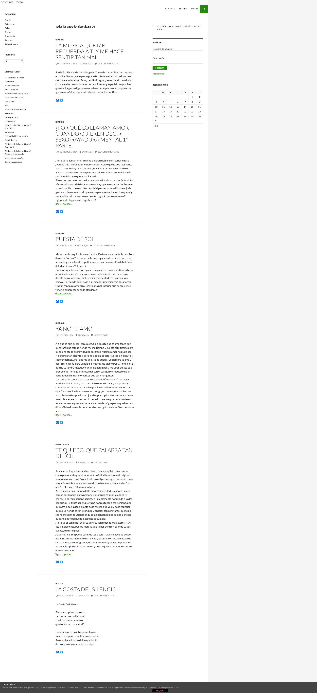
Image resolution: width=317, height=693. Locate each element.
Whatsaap (9, 132)
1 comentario (101, 335)
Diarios (59, 39)
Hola (7, 105)
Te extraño (9, 113)
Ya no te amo (73, 328)
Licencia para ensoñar (14, 158)
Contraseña (158, 58)
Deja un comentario (108, 63)
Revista (194, 9)
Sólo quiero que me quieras (16, 93)
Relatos (8, 28)
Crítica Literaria (11, 44)
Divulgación (10, 36)
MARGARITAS (11, 117)
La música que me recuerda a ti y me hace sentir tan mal (89, 51)
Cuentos (8, 40)
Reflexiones (62, 444)
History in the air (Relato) (15, 109)
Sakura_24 (87, 63)
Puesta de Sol (74, 239)
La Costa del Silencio (86, 589)
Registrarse (158, 73)
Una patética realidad (14, 97)
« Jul (155, 125)
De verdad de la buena (14, 77)
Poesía (59, 583)
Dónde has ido (11, 140)
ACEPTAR (160, 691)
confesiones (10, 121)
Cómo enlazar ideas (13, 162)
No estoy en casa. (12, 85)
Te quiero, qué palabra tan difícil (94, 453)
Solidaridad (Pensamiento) (16, 136)
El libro (183, 9)
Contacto (170, 9)
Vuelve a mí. (10, 81)
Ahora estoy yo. (11, 89)
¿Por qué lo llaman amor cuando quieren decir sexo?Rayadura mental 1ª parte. (92, 136)
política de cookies (172, 688)
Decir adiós (10, 101)
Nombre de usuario (162, 48)
